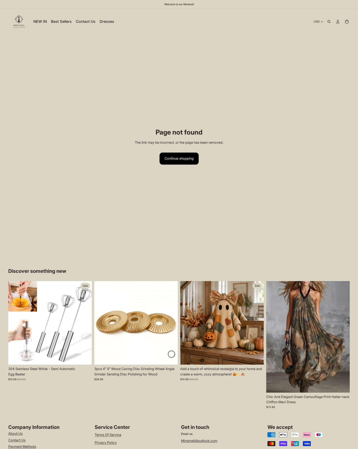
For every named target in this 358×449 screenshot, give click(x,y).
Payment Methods (22, 446)
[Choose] (85, 358)
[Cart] (346, 21)
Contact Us (16, 440)
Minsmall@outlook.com (199, 441)
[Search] (329, 21)
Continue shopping (179, 158)
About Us (15, 433)
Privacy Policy (106, 443)
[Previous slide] (14, 323)
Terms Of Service (108, 435)
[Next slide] (85, 323)
